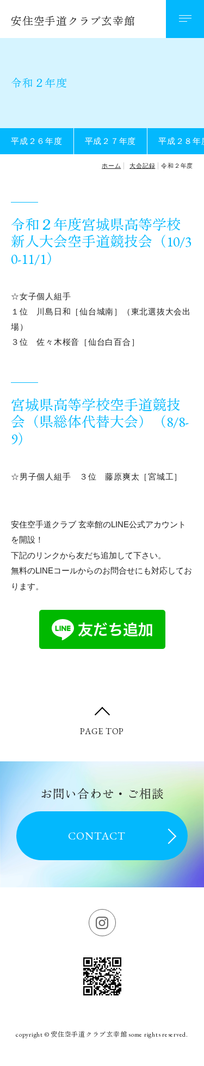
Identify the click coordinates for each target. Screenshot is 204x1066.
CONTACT (97, 836)
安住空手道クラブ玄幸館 (73, 21)
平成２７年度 (111, 141)
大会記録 (142, 165)
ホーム (111, 165)
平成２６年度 (37, 141)
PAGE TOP (102, 731)
